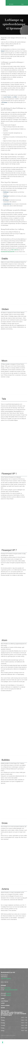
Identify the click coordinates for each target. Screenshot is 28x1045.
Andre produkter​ (5, 1005)
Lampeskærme (7, 204)
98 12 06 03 (14, 250)
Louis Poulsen (7, 97)
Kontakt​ (3, 1007)
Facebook (8, 993)
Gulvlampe (6, 192)
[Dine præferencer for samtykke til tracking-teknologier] (2, 1042)
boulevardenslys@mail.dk (7, 251)
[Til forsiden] (12, 10)
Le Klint (15, 97)
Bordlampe (6, 200)
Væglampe (6, 196)
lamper (3, 51)
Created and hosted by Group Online (8, 1035)
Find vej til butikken (6, 978)
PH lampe (4, 102)
